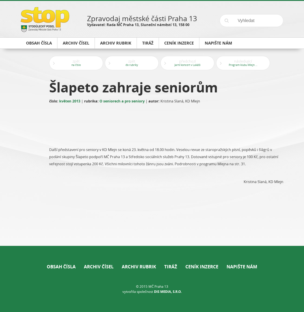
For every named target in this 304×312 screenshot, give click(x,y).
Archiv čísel (98, 267)
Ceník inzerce (201, 267)
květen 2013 (69, 101)
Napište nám (242, 267)
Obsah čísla (61, 267)
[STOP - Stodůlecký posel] (45, 30)
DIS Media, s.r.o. (168, 291)
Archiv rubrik (139, 267)
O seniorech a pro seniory (122, 101)
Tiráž (170, 267)
